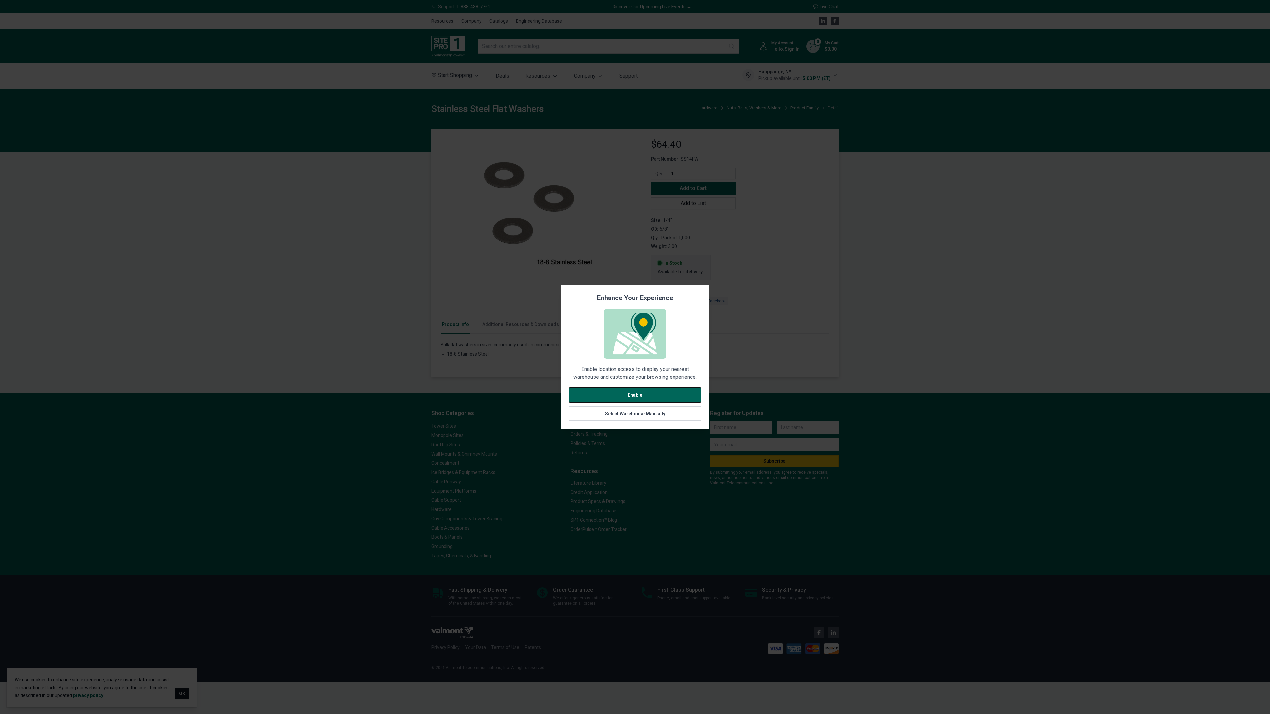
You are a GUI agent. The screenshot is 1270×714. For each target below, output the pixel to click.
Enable (635, 395)
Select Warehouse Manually (635, 413)
